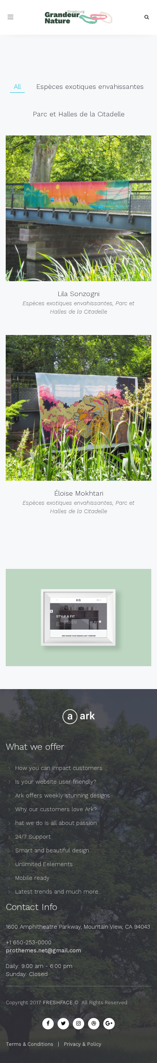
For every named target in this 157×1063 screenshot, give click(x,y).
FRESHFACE (58, 1002)
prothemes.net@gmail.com (43, 950)
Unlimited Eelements (44, 864)
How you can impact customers (59, 768)
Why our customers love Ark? (56, 809)
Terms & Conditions (29, 1044)
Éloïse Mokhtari (78, 493)
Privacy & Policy (82, 1044)
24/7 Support (33, 836)
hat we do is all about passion (56, 823)
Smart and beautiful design (52, 850)
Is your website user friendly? (55, 781)
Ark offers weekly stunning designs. (63, 795)
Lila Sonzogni (78, 294)
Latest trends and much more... (58, 891)
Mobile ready (32, 878)
